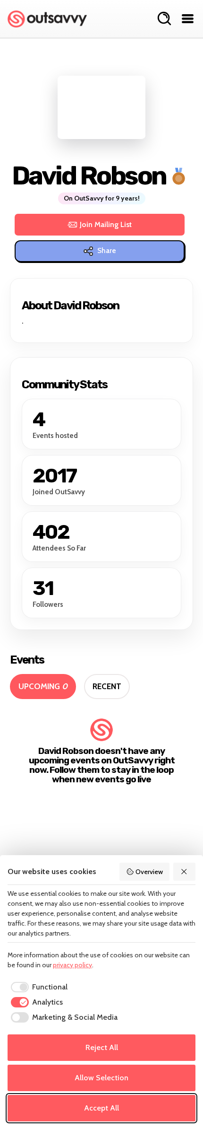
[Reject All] (184, 872)
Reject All (101, 1047)
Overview (149, 871)
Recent (107, 686)
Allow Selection (101, 1077)
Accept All (101, 1107)
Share (106, 250)
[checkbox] (38, 987)
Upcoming (43, 686)
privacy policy (72, 965)
